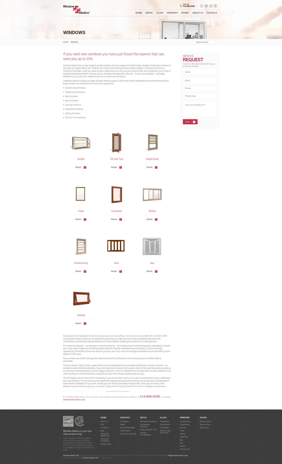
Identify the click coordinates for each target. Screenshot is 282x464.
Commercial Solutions (145, 425)
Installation (124, 421)
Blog (102, 431)
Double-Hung (81, 263)
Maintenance (125, 431)
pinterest (215, 6)
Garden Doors (205, 424)
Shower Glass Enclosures (165, 432)
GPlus (211, 6)
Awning (81, 315)
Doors (185, 13)
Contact (212, 13)
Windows (172, 13)
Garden (81, 159)
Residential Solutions (148, 421)
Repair (122, 424)
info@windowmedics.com (74, 399)
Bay (152, 263)
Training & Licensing (128, 434)
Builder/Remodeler (127, 427)
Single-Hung (152, 159)
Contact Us (104, 427)
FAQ (102, 424)
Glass (159, 13)
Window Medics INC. (71, 455)
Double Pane (165, 424)
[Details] (81, 171)
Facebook (201, 6)
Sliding (152, 211)
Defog (149, 13)
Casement (116, 211)
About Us (197, 13)
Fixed (81, 211)
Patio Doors (204, 427)
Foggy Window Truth (148, 430)
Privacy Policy (105, 444)
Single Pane (164, 421)
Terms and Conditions (104, 440)
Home (139, 13)
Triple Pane (164, 427)
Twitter (206, 6)
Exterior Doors (205, 421)
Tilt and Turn (116, 159)
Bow (116, 263)
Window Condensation (145, 434)
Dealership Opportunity (105, 435)
